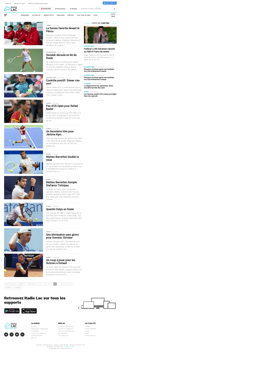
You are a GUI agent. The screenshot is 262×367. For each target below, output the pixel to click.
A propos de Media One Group (38, 3)
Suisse (87, 331)
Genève (87, 326)
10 (71, 284)
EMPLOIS (33, 338)
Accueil (33, 326)
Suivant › (8, 287)
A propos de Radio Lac (38, 333)
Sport (87, 333)
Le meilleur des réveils (66, 326)
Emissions (25, 15)
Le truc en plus (90, 335)
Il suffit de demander (65, 329)
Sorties (70, 15)
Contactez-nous (19, 3)
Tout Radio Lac (63, 335)
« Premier (20, 284)
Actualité (36, 15)
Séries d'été (49, 15)
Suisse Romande (90, 329)
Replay (74, 9)
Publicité (8, 3)
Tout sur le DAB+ (84, 15)
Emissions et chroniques (39, 329)
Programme (61, 9)
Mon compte (110, 3)
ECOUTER (47, 9)
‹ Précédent (31, 284)
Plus (95, 15)
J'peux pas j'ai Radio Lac (66, 331)
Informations (62, 333)
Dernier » (18, 287)
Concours (60, 15)
